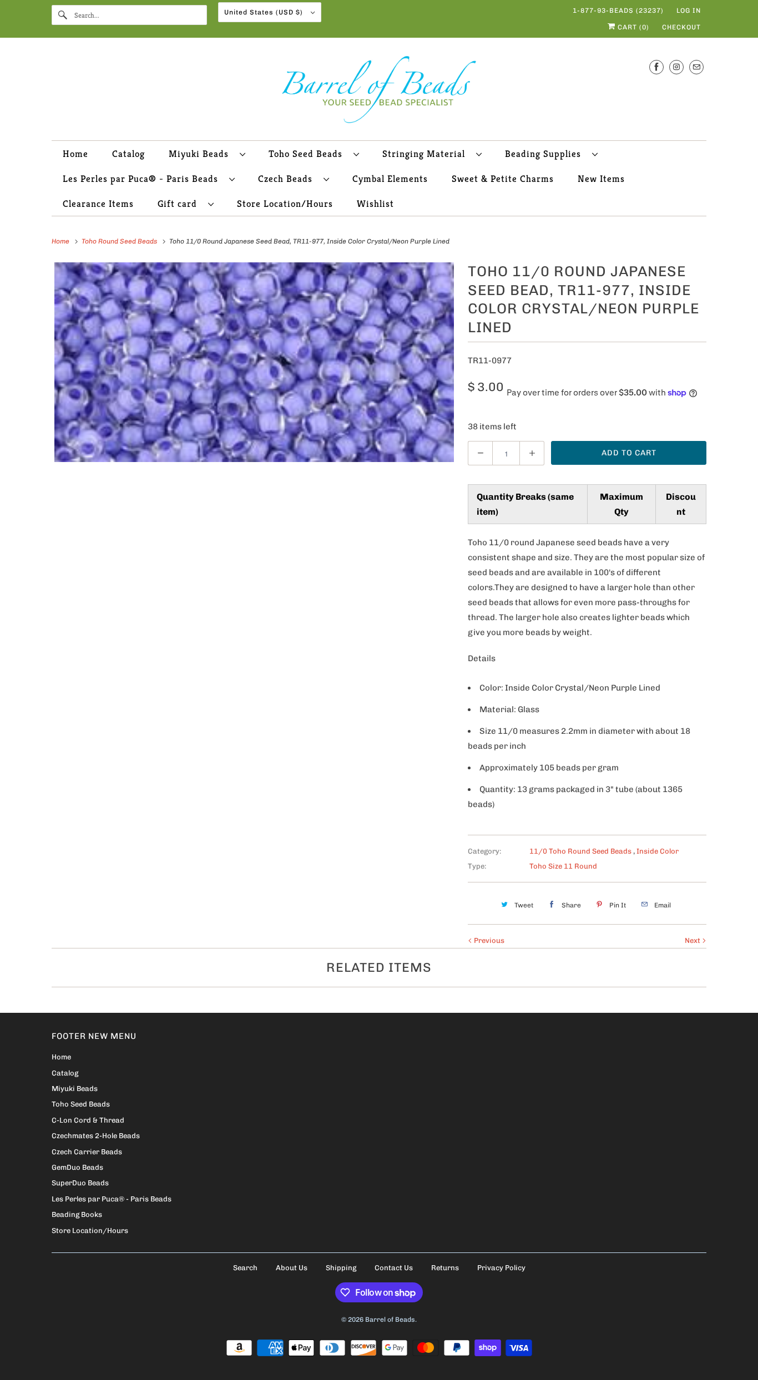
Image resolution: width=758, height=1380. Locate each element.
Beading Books (77, 1214)
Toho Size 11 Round (563, 866)
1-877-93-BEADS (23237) (618, 10)
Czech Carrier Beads (87, 1152)
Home (75, 154)
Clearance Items (98, 203)
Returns (445, 1268)
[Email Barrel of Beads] (696, 66)
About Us (291, 1268)
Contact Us (394, 1268)
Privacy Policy (501, 1268)
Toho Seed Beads (308, 154)
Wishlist (375, 203)
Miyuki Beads (201, 154)
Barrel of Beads (390, 1319)
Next (693, 940)
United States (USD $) (264, 12)
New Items (601, 178)
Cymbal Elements (390, 178)
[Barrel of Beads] (379, 91)
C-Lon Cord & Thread (88, 1120)
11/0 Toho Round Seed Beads (581, 851)
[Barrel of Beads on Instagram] (676, 66)
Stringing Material (426, 154)
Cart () (632, 27)
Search (245, 1268)
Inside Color (657, 851)
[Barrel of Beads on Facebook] (656, 66)
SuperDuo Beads (80, 1183)
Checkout (681, 27)
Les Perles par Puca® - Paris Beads (143, 178)
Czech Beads (288, 178)
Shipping (341, 1268)
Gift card (180, 203)
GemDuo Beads (77, 1167)
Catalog (128, 154)
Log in (688, 10)
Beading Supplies (546, 154)
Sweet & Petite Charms (503, 178)
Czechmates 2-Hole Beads (96, 1136)
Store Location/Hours (285, 203)
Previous (488, 940)
